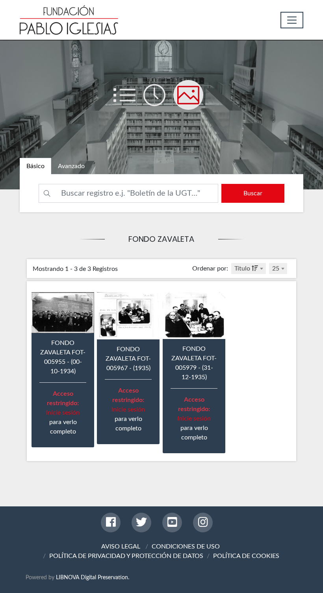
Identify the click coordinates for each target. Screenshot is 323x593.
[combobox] (248, 268)
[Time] (158, 103)
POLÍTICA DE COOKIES (246, 556)
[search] (252, 193)
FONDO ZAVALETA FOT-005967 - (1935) (128, 358)
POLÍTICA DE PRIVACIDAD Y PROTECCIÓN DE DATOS (126, 556)
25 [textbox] (275, 268)
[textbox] (248, 268)
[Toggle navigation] (291, 20)
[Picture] (191, 103)
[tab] (35, 166)
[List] (128, 103)
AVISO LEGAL (120, 546)
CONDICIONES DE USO (186, 546)
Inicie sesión (63, 413)
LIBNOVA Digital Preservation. (92, 577)
